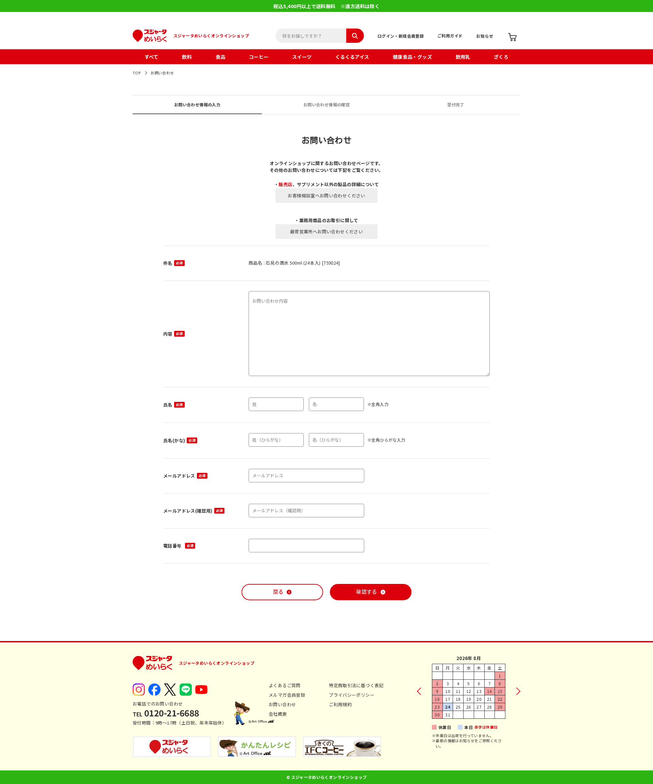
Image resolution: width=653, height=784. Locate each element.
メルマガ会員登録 (287, 695)
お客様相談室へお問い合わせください (326, 195)
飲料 (187, 56)
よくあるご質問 (285, 685)
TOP (136, 72)
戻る (278, 591)
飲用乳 (463, 56)
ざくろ (501, 56)
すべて (151, 56)
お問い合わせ (282, 704)
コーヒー (259, 56)
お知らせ (484, 36)
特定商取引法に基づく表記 (356, 685)
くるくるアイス (352, 56)
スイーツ (302, 56)
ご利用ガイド (450, 35)
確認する (366, 591)
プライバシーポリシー (351, 695)
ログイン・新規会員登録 (401, 36)
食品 (220, 56)
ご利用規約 (340, 704)
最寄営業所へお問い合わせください (326, 231)
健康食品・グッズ (412, 56)
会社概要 (278, 714)
